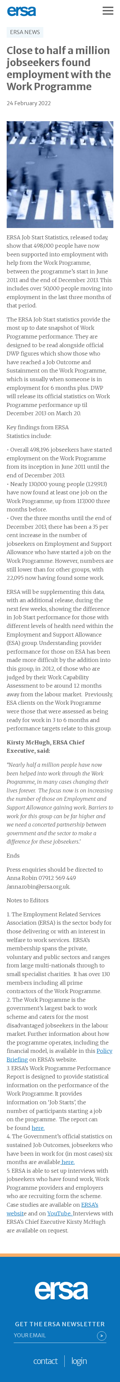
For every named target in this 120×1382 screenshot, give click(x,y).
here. (38, 1128)
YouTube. (60, 1213)
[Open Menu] (111, 7)
